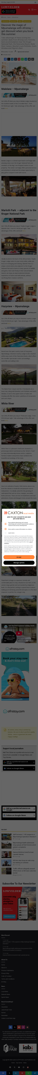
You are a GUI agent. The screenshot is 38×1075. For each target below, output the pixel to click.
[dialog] (19, 537)
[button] (19, 533)
